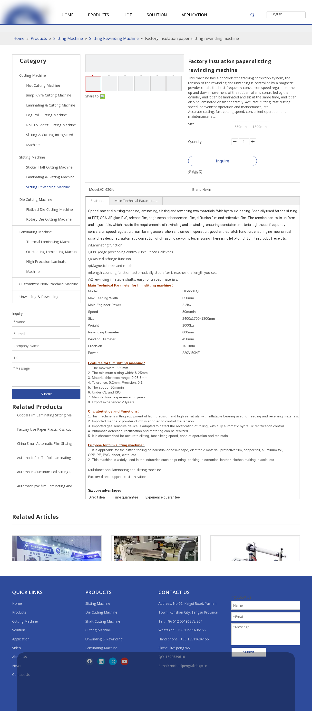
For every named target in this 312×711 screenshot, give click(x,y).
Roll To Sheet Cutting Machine (51, 124)
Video (16, 648)
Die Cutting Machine (35, 199)
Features (97, 200)
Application (20, 639)
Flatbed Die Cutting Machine (49, 209)
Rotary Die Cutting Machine (49, 219)
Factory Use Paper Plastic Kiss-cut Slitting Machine (46, 429)
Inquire (222, 161)
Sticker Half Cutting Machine (49, 167)
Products (19, 612)
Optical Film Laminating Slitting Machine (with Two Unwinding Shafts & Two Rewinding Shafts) (46, 415)
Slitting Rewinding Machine (48, 186)
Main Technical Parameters (135, 200)
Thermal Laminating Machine (50, 241)
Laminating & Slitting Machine (50, 176)
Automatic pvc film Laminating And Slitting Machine (46, 486)
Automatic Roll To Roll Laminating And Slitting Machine (46, 457)
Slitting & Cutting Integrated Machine (49, 139)
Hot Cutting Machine (43, 85)
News (16, 665)
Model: (94, 189)
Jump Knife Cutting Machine (48, 95)
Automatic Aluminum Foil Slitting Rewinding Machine (46, 471)
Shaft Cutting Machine (102, 621)
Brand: (197, 189)
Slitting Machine (32, 157)
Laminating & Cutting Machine (50, 105)
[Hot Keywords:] (252, 15)
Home (17, 603)
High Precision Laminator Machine (47, 266)
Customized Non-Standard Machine (48, 283)
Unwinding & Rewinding (38, 296)
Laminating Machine (35, 231)
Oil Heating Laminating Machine (52, 251)
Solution (18, 630)
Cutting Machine (32, 75)
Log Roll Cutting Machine (46, 114)
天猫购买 (195, 172)
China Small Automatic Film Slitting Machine (46, 443)
